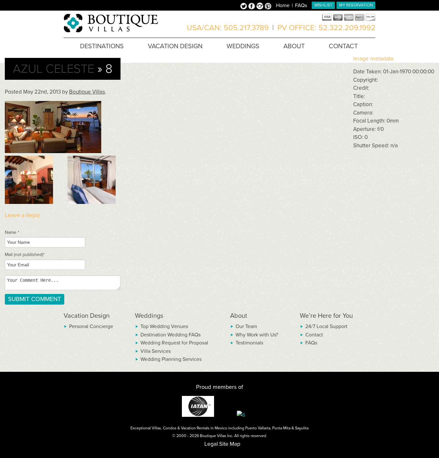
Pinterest (268, 6)
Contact (314, 335)
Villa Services (155, 351)
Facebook (252, 6)
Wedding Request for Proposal (174, 343)
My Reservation (356, 5)
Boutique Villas (87, 91)
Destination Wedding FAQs (170, 335)
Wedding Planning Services (171, 359)
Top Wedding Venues (164, 326)
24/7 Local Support (326, 326)
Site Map (229, 444)
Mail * (25, 254)
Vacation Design (87, 316)
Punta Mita (281, 428)
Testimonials (249, 343)
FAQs (301, 5)
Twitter (244, 6)
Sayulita (302, 428)
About (238, 316)
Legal (211, 444)
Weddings (149, 316)
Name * (12, 232)
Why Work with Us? (257, 335)
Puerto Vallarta (257, 428)
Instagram (260, 6)
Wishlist (323, 5)
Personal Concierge (91, 326)
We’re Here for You (326, 316)
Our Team (246, 326)
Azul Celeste (53, 68)
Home (283, 5)
